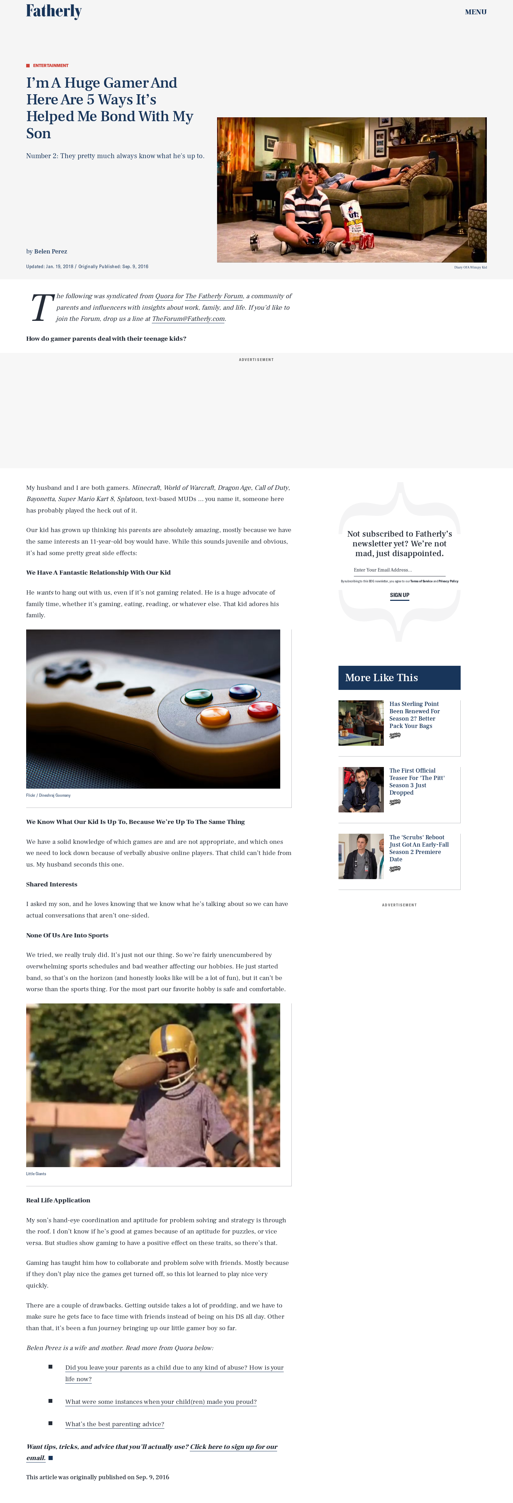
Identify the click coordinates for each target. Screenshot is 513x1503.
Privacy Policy (449, 581)
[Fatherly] (54, 12)
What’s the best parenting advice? (114, 1424)
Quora (164, 296)
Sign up (399, 594)
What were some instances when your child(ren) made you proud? (161, 1402)
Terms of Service (421, 581)
